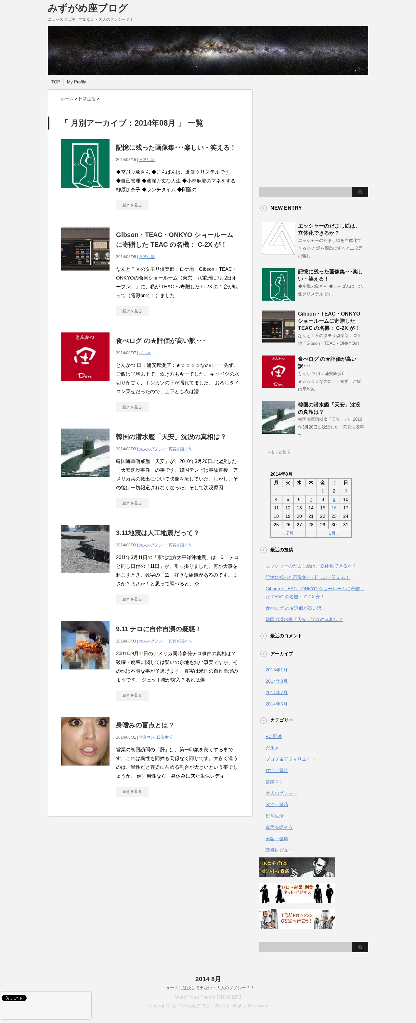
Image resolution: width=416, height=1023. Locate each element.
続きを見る (132, 205)
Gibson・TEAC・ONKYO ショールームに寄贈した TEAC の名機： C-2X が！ (329, 321)
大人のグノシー (152, 449)
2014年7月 (277, 692)
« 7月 (287, 533)
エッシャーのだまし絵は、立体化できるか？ (311, 565)
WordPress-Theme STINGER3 (208, 997)
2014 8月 (208, 979)
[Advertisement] (313, 134)
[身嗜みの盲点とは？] (85, 769)
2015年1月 (277, 669)
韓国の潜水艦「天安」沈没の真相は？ (171, 436)
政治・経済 (277, 804)
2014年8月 (277, 681)
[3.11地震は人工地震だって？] (85, 577)
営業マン (147, 737)
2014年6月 (277, 703)
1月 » (334, 533)
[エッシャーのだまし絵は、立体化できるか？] (278, 252)
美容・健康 (277, 838)
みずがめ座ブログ (88, 8)
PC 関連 (274, 736)
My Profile (76, 82)
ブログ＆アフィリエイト (291, 759)
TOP (55, 82)
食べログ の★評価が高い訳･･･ (161, 340)
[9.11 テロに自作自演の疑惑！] (85, 673)
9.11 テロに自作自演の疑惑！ (159, 628)
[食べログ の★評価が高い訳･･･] (85, 384)
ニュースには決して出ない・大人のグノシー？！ (208, 987)
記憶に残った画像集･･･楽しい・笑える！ (176, 147)
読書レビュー (279, 850)
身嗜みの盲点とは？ (145, 725)
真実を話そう (180, 449)
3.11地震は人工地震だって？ (158, 532)
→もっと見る (278, 452)
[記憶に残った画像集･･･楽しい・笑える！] (85, 191)
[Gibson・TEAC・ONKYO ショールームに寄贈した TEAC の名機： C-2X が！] (85, 274)
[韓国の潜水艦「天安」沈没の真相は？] (85, 480)
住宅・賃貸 (277, 770)
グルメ (145, 353)
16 (334, 507)
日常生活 (147, 159)
